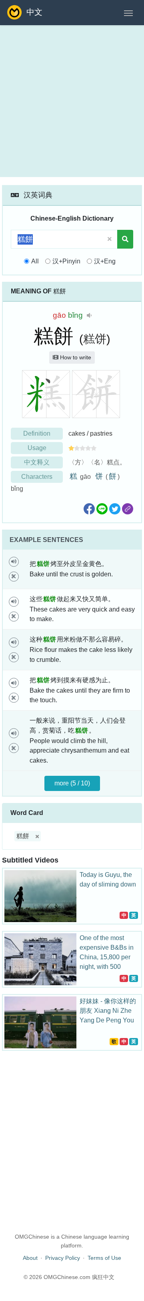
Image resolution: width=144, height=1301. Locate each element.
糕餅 (22, 836)
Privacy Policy (62, 1258)
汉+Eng (105, 261)
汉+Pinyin (66, 261)
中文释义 (37, 462)
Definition (36, 433)
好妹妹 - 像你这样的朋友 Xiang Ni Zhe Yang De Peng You (108, 1011)
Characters (36, 476)
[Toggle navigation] (128, 12)
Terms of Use (104, 1258)
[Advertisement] (72, 101)
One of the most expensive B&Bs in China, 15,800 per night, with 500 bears (107, 957)
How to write (74, 357)
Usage (37, 447)
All (35, 261)
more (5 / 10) (72, 783)
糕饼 (94, 339)
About (30, 1258)
